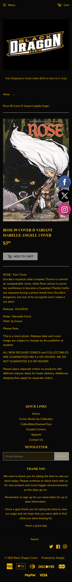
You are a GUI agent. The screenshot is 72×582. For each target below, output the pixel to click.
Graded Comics (36, 429)
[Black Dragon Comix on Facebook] (58, 547)
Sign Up (61, 456)
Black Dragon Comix (26, 557)
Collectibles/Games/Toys (36, 424)
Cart (66, 5)
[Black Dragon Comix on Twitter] (51, 547)
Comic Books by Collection (36, 418)
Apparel (36, 434)
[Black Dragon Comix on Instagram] (65, 547)
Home (6, 94)
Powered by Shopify (53, 557)
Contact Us (36, 439)
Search (34, 539)
